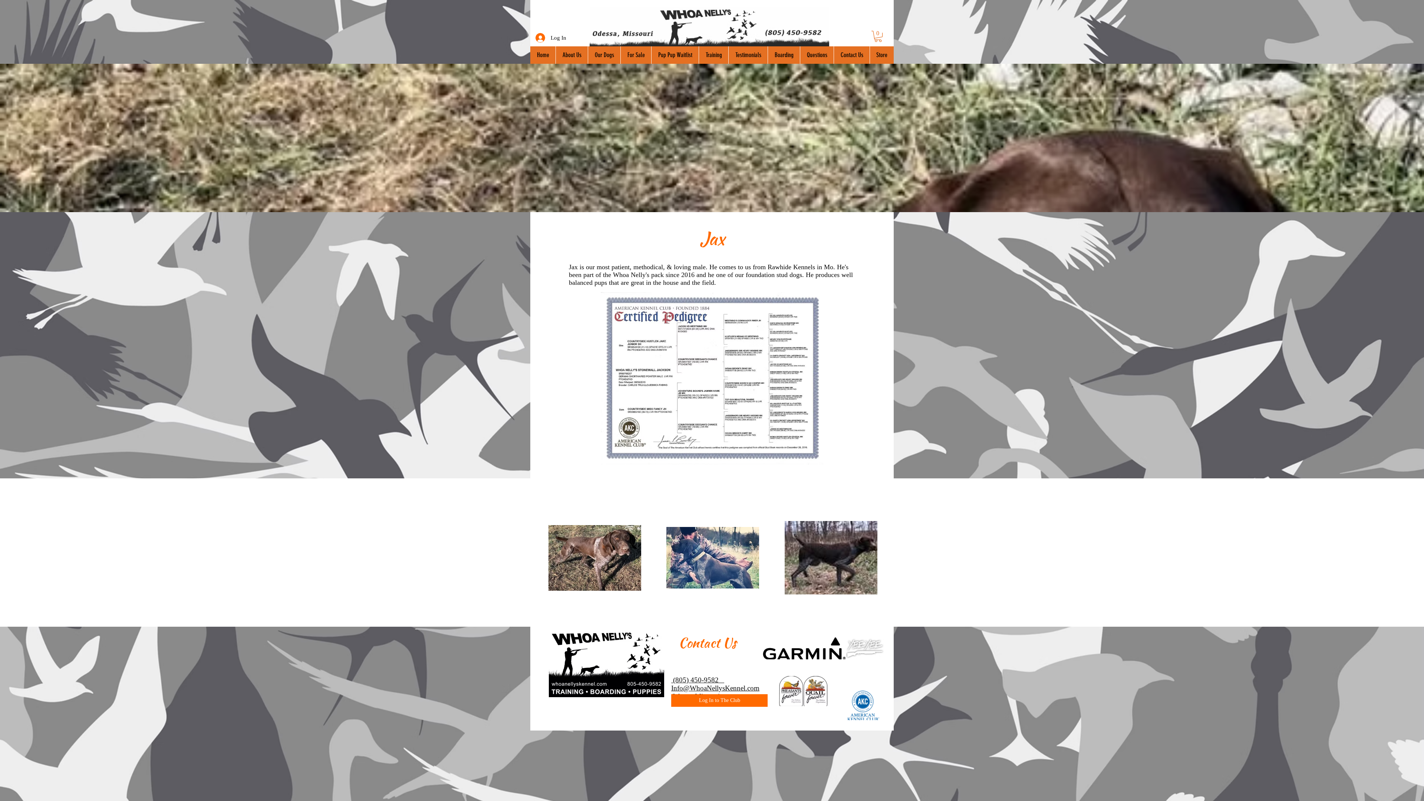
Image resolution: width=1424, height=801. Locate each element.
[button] (878, 36)
